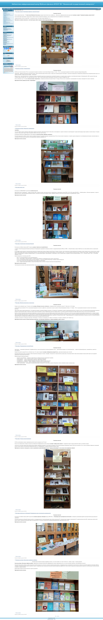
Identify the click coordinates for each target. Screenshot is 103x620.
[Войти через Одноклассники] (8, 50)
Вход (12, 8)
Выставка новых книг (6, 41)
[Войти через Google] (12, 48)
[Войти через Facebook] (8, 48)
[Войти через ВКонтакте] (6, 48)
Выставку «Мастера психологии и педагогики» (25, 302)
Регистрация (8, 8)
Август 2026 (10, 65)
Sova (21, 66)
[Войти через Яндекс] (10, 48)
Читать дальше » (18, 64)
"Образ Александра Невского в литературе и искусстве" (43, 264)
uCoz (54, 619)
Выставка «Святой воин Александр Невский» (25, 243)
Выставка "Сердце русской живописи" (23, 438)
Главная (4, 8)
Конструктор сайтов (50, 619)
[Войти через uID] (5, 48)
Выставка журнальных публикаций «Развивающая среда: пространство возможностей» (33, 513)
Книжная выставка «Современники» (8, 37)
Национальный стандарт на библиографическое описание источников (7, 29)
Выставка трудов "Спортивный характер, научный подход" (7, 35)
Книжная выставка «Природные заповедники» (25, 128)
